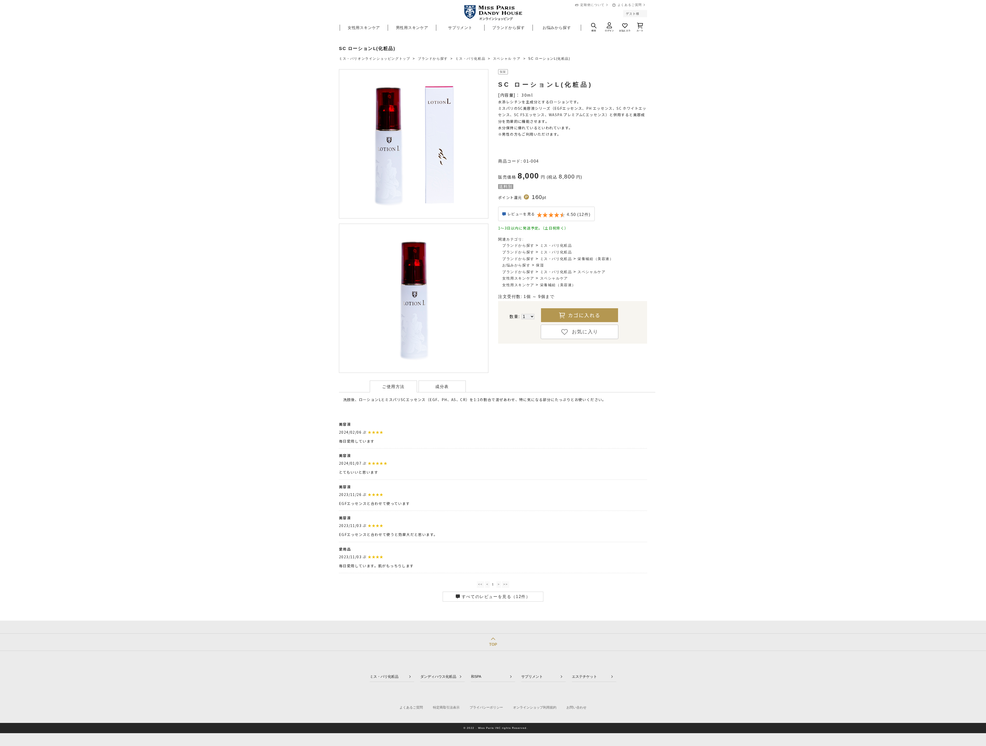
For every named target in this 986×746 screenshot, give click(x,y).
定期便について (592, 5)
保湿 (540, 265)
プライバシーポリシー (486, 707)
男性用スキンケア (412, 27)
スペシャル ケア (507, 59)
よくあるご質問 (630, 5)
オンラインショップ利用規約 (534, 707)
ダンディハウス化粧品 (438, 676)
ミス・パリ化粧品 (470, 59)
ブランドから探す (508, 27)
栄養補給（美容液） (595, 259)
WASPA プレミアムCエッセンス (577, 114)
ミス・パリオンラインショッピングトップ (374, 59)
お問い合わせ (576, 707)
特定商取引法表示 (446, 707)
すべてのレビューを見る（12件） (495, 596)
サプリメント (460, 27)
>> (505, 584)
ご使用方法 (393, 386)
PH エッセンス (599, 108)
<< (480, 584)
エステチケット (584, 676)
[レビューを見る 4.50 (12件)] (546, 219)
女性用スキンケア (364, 27)
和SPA (476, 676)
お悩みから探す (557, 27)
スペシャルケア (591, 272)
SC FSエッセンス (529, 114)
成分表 (442, 386)
